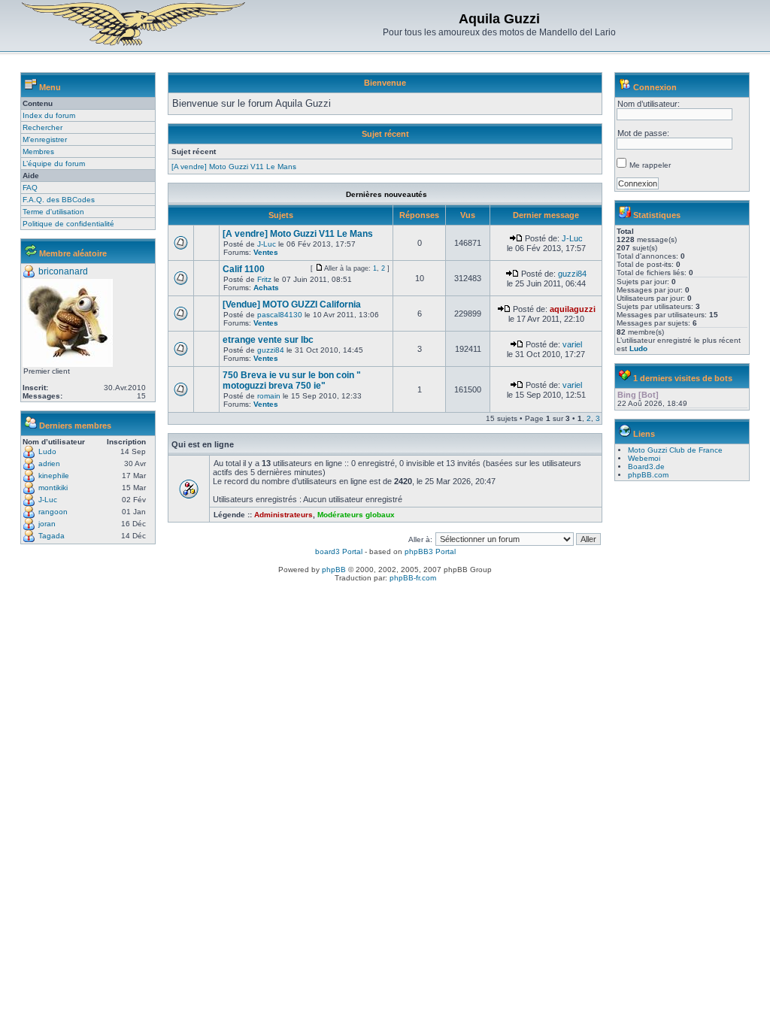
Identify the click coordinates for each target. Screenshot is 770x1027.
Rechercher (42, 127)
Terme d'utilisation (53, 212)
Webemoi (644, 458)
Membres (38, 151)
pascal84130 (279, 315)
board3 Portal (338, 551)
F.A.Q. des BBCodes (59, 199)
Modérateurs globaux (356, 514)
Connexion (655, 87)
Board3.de (646, 466)
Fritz (264, 279)
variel (572, 344)
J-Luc (47, 499)
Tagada (51, 536)
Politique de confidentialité (68, 224)
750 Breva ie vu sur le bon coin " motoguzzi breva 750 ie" (292, 380)
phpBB (334, 569)
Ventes (265, 252)
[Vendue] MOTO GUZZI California (292, 304)
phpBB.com (648, 475)
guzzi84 (572, 273)
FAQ (30, 187)
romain (268, 396)
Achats (266, 287)
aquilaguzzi (573, 309)
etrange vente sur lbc (268, 340)
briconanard (63, 271)
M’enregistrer (45, 139)
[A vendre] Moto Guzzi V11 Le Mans (233, 166)
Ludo (47, 451)
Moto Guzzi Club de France (675, 450)
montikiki (53, 487)
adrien (49, 463)
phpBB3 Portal (430, 551)
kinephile (53, 475)
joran (47, 524)
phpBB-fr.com (413, 578)
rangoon (53, 511)
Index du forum (49, 115)
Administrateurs (283, 514)
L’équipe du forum (54, 163)
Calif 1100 (244, 269)
